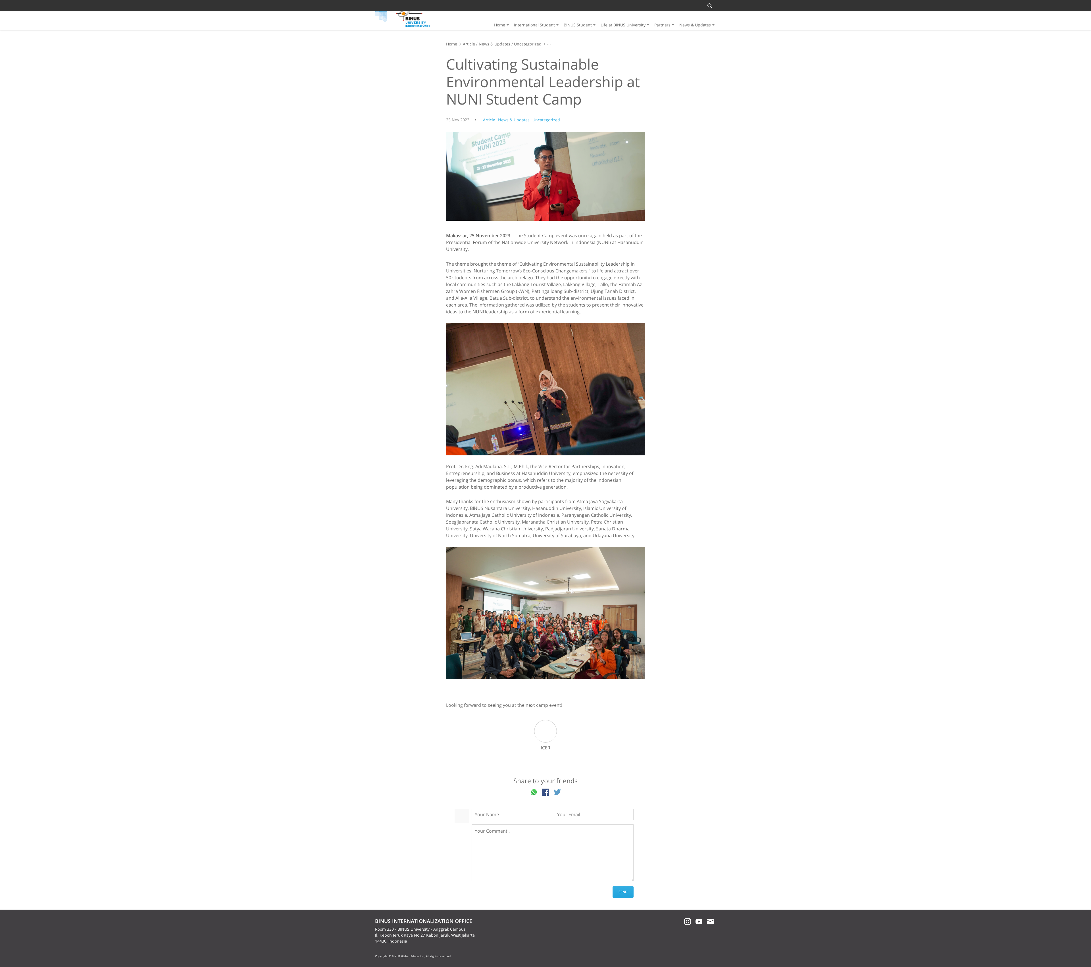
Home (499, 25)
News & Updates (695, 25)
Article (469, 44)
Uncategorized (528, 44)
